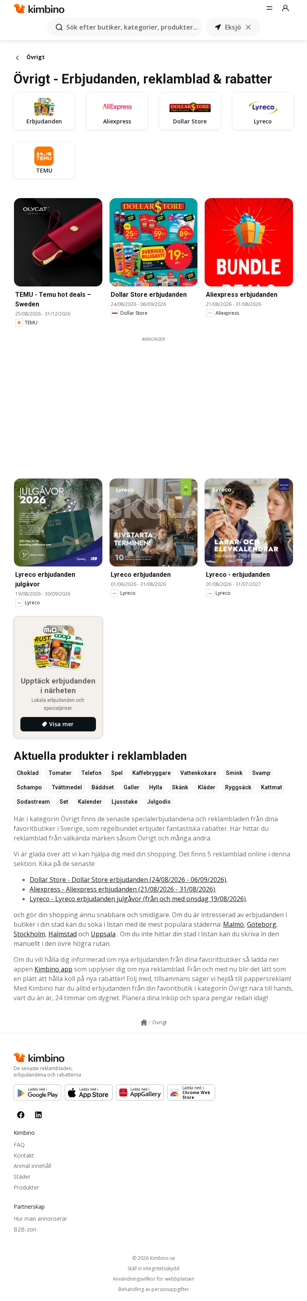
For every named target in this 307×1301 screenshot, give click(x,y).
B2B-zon (25, 1229)
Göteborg (261, 924)
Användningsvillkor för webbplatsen (153, 1279)
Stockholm (29, 934)
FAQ (19, 1144)
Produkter (26, 1187)
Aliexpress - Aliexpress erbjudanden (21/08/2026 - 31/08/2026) (122, 889)
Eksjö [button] (233, 27)
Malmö (233, 924)
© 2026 (153, 1258)
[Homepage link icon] (144, 1022)
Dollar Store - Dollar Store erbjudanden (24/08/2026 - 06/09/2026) (128, 879)
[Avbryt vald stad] (248, 27)
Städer (22, 1176)
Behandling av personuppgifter (153, 1289)
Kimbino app (53, 969)
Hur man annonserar (40, 1218)
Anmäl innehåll (32, 1166)
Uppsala (103, 934)
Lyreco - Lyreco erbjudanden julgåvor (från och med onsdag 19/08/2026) (138, 898)
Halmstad (62, 934)
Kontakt (24, 1155)
